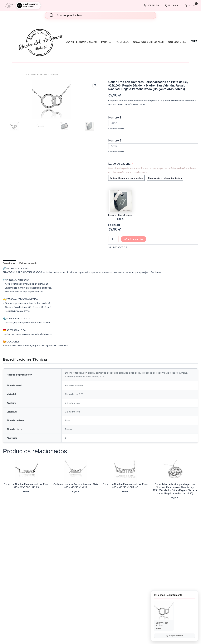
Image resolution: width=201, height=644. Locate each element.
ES (195, 41)
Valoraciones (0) (27, 263)
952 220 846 (153, 5)
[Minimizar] (193, 595)
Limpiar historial (176, 636)
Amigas (54, 74)
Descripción (9, 263)
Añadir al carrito (133, 239)
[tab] (9, 263)
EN (192, 41)
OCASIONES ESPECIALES (37, 74)
